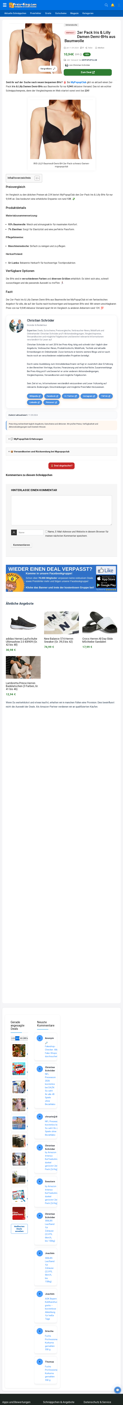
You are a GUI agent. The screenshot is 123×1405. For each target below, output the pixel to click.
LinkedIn (33, 402)
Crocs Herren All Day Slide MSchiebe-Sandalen (97, 640)
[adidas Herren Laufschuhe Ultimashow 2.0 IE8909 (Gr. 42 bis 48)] (23, 613)
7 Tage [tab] (25, 1038)
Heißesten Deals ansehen (19, 1228)
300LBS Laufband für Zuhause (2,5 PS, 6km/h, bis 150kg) (50, 1230)
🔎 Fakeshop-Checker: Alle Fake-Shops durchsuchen (51, 1050)
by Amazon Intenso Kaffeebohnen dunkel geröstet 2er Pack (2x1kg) (52, 1161)
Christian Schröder (40, 320)
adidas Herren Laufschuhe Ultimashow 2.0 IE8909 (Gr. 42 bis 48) (22, 641)
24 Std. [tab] (17, 1038)
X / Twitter (69, 396)
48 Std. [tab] (21, 1038)
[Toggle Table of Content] (35, 178)
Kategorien (87, 13)
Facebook (51, 396)
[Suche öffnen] (106, 5)
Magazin (74, 13)
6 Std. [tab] (13, 1038)
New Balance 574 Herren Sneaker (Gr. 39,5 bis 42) (58, 640)
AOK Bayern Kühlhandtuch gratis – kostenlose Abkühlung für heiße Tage (51, 1308)
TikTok (104, 396)
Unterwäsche (71, 25)
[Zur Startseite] (56, 5)
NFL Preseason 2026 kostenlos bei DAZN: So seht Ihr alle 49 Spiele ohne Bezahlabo (50, 1089)
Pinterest (50, 402)
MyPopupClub (78, 82)
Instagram (87, 396)
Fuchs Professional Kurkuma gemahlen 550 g (51, 1343)
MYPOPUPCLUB (89, 60)
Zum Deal (86, 72)
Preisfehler (35, 13)
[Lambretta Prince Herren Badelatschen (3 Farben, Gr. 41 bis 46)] (23, 658)
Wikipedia (34, 396)
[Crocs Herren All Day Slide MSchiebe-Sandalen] (99, 613)
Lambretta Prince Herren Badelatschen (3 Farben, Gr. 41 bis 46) (22, 686)
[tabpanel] (19, 1132)
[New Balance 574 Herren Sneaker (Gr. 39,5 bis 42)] (61, 613)
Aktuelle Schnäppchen (15, 13)
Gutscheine (60, 13)
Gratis (48, 13)
